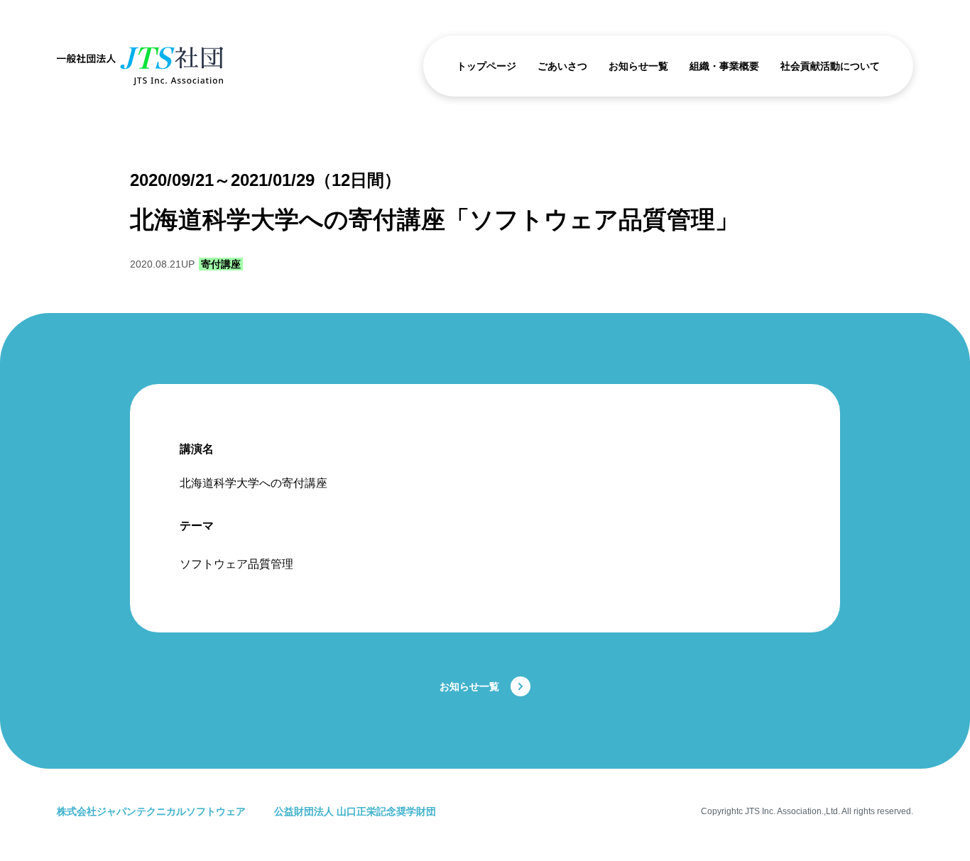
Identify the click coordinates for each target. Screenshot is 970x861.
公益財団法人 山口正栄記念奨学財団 (355, 811)
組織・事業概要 (724, 66)
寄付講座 (221, 264)
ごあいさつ (562, 66)
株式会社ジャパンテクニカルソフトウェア (151, 811)
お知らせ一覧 (638, 66)
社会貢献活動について (830, 66)
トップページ (486, 66)
